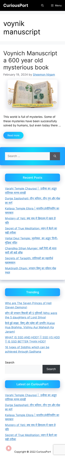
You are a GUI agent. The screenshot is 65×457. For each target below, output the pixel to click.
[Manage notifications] (8, 448)
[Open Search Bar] (42, 5)
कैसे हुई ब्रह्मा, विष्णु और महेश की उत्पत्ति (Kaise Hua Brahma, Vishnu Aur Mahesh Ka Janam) (30, 327)
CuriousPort (15, 5)
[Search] (55, 156)
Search (9, 362)
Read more (13, 135)
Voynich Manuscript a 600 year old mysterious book (30, 60)
